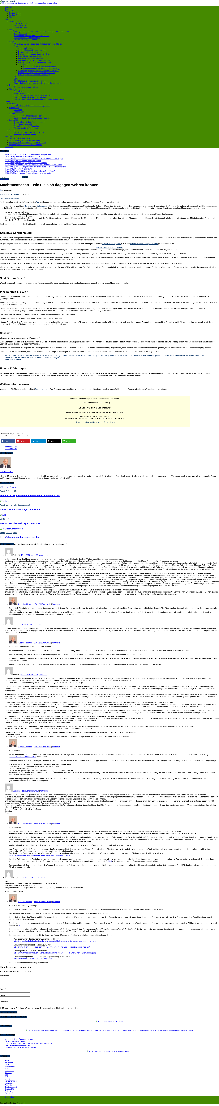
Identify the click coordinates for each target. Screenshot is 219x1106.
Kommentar (4, 975)
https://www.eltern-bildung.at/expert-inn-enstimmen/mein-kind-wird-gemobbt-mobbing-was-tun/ (52, 947)
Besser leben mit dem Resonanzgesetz (29, 122)
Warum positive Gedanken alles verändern (31, 97)
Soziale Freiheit (15, 13)
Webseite (4, 1002)
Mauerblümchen (20, 27)
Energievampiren (42, 389)
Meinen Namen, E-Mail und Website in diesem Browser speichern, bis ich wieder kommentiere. (40, 1008)
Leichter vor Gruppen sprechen (30, 58)
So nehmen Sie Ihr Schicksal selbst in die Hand (33, 95)
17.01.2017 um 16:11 (42, 604)
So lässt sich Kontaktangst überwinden (20, 509)
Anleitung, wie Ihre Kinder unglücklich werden (27, 143)
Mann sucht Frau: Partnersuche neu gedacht (32, 106)
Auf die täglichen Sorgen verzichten (32, 50)
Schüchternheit (24, 64)
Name (2, 989)
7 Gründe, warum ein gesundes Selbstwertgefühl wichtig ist (37, 44)
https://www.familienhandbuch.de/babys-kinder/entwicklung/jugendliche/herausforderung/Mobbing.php (55, 953)
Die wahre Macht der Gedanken (26, 126)
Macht (11, 17)
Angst (16, 46)
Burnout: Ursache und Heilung (26, 87)
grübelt (109, 861)
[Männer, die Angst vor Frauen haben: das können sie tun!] (8, 487)
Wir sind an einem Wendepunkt (26, 128)
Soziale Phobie (15, 15)
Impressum (9, 1099)
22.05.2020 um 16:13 (30, 791)
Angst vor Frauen (25, 48)
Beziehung (13, 104)
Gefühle (12, 42)
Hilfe (6, 19)
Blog (6, 9)
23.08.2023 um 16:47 (42, 902)
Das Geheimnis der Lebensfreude (22, 134)
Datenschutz (10, 1097)
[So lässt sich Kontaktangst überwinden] (6, 501)
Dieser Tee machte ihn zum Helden (28, 116)
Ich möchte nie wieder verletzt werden (33, 54)
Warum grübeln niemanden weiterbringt (34, 75)
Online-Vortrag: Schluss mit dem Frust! (24, 141)
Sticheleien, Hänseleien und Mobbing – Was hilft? (38, 71)
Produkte (8, 136)
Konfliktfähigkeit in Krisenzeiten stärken (30, 81)
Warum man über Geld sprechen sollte (20, 523)
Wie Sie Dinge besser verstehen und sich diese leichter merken (39, 99)
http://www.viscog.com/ (111, 244)
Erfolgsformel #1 (20, 34)
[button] (8, 441)
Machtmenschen (20, 25)
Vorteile (22, 925)
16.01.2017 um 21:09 (29, 555)
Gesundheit (13, 85)
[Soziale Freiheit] (109, 1)
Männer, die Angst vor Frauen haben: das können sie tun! (30, 495)
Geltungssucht (42, 206)
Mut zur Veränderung (22, 93)
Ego (37, 202)
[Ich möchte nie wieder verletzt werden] (11, 529)
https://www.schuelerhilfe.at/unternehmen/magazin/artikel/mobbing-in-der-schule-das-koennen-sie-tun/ (55, 941)
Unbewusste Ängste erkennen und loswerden (36, 73)
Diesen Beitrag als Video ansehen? (9, 198)
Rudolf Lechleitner (11, 194)
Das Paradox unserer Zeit (24, 124)
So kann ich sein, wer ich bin (25, 40)
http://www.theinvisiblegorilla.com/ (144, 244)
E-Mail (2, 995)
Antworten (43, 555)
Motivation (13, 89)
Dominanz (29, 206)
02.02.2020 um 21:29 (29, 675)
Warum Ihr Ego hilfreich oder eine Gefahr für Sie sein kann (37, 83)
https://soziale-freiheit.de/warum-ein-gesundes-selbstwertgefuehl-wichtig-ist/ (39, 855)
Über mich (9, 147)
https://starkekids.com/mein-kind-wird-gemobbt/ (33, 959)
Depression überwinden (28, 52)
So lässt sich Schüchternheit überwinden (39, 67)
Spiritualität (13, 120)
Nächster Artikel (11, 449)
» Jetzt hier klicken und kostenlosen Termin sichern (94, 422)
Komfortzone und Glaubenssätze (27, 38)
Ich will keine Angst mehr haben (31, 56)
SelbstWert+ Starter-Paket (19, 138)
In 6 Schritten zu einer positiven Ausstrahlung (32, 36)
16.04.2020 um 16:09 (42, 747)
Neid (16, 77)
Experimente (14, 108)
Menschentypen (15, 21)
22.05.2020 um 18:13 (42, 824)
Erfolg (11, 30)
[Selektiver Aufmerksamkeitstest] (109, 248)
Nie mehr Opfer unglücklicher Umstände (34, 62)
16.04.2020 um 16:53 (42, 643)
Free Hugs (18, 110)
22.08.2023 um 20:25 (27, 877)
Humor (12, 114)
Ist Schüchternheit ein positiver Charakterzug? (41, 69)
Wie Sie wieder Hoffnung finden (17, 1045)
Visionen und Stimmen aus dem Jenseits (25, 145)
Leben (7, 101)
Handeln (8, 1073)
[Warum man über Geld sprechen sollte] (3, 515)
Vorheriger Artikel (11, 447)
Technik (12, 130)
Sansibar (16, 791)
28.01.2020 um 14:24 (27, 625)
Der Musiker (18, 112)
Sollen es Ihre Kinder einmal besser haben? (31, 118)
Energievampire (20, 23)
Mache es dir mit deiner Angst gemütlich (34, 60)
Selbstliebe (18, 91)
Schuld (16, 79)
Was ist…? (9, 11)
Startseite (8, 7)
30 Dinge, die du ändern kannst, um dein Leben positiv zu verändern (41, 32)
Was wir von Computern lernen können (29, 132)
